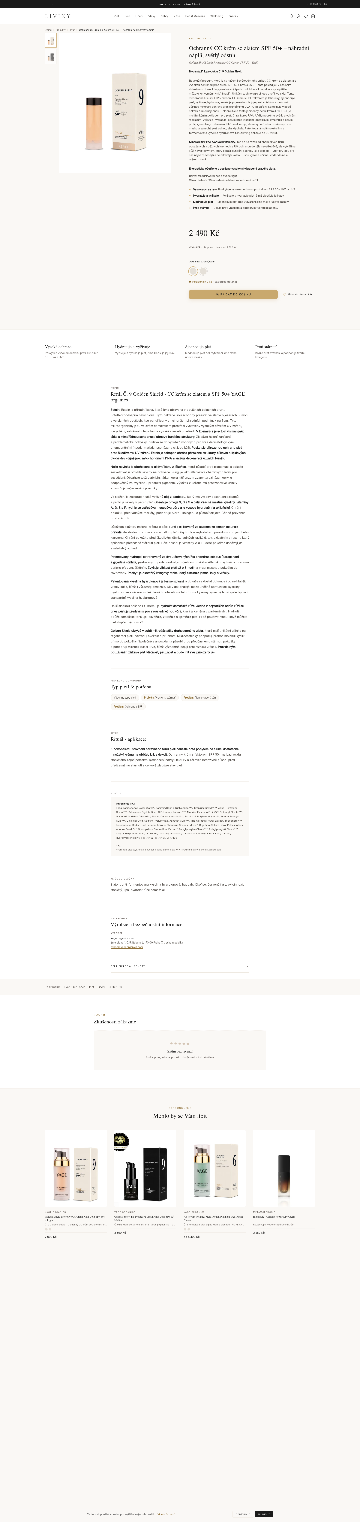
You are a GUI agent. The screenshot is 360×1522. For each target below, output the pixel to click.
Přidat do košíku (235, 294)
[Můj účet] (299, 16)
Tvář (72, 30)
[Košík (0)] (313, 16)
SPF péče (79, 987)
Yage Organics (55, 1212)
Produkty (61, 30)
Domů (48, 30)
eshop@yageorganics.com (127, 947)
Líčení (101, 987)
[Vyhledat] (292, 16)
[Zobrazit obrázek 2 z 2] (51, 56)
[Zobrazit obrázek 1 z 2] (51, 40)
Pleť (91, 987)
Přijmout (264, 1514)
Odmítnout (243, 1514)
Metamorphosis (264, 1212)
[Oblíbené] (306, 16)
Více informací (166, 1514)
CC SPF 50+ (116, 987)
